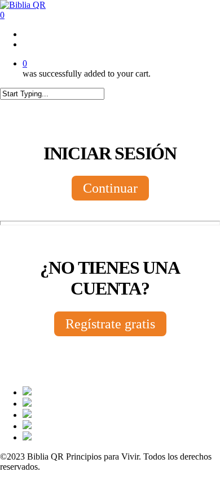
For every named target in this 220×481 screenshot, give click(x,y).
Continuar (110, 188)
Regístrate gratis (110, 324)
